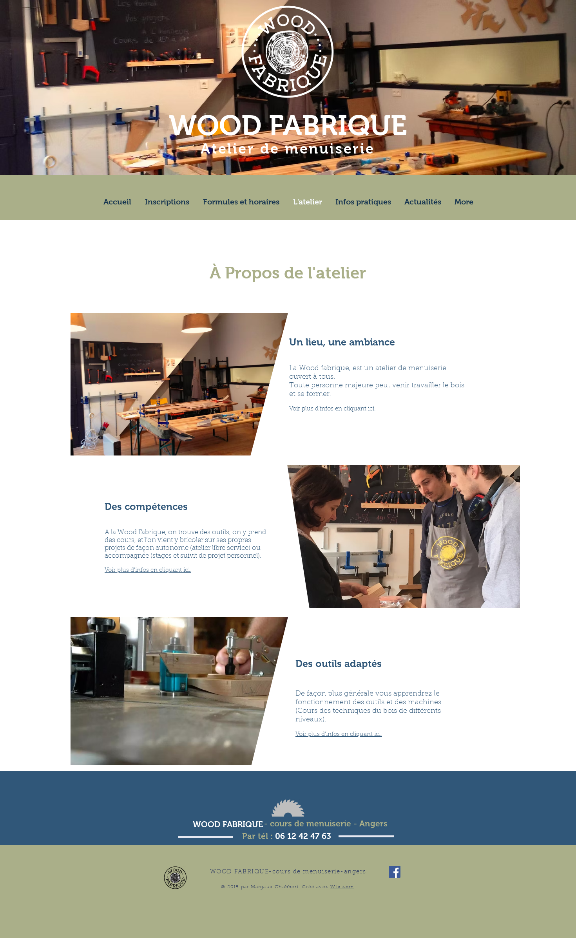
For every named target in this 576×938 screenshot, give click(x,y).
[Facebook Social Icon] (394, 872)
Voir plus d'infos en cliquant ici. (332, 409)
